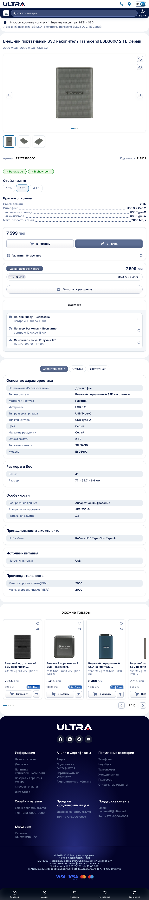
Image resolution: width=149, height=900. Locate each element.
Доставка (21, 764)
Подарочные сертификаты (66, 766)
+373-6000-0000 (33, 812)
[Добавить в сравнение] (140, 67)
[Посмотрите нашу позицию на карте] (129, 4)
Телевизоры (106, 769)
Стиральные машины (113, 784)
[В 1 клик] (36, 694)
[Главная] (14, 4)
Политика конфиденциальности (30, 771)
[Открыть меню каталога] (6, 13)
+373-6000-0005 (74, 816)
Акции (61, 759)
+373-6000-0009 (116, 816)
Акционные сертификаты (74, 781)
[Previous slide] (121, 705)
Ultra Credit (22, 791)
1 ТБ (9, 188)
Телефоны (105, 759)
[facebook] (60, 739)
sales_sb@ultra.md (78, 811)
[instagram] (70, 739)
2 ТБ (22, 188)
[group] (54, 368)
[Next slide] (140, 95)
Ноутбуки (104, 764)
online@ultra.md (35, 807)
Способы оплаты (26, 786)
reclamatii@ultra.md (112, 811)
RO (137, 4)
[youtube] (88, 739)
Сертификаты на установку (68, 774)
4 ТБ (36, 188)
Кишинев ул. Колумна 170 (26, 834)
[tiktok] (79, 739)
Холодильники (108, 774)
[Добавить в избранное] (140, 59)
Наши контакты (25, 759)
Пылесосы (105, 779)
